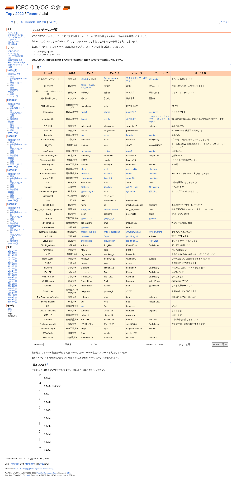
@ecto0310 (86, 218)
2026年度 (12, 70)
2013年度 (12, 268)
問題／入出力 (16, 83)
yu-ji (28, 475)
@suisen (85, 227)
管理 (10, 309)
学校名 (68, 344)
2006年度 (12, 284)
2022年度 (12, 204)
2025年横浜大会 (15, 55)
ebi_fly (107, 119)
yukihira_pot (132, 236)
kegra (106, 135)
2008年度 (12, 279)
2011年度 (12, 273)
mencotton (86, 151)
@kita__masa (87, 85)
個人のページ (14, 42)
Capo (106, 236)
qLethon (153, 169)
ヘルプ (52, 22)
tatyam (107, 112)
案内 (12, 76)
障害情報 (14, 90)
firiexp (129, 173)
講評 (12, 87)
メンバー (92, 344)
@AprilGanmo (155, 232)
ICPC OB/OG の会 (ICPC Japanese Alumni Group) (34, 469)
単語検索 (30, 22)
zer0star (107, 151)
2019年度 (12, 255)
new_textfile (132, 169)
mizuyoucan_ (110, 241)
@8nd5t (152, 218)
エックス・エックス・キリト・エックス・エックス (159, 119)
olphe (83, 169)
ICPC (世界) (13, 53)
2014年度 (12, 266)
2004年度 (12, 288)
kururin (129, 135)
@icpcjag (12, 44)
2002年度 (12, 293)
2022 (19, 14)
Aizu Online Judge (16, 62)
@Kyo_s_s (109, 218)
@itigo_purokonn (112, 232)
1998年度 (12, 302)
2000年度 (12, 297)
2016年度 (12, 262)
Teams (32, 14)
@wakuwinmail (133, 232)
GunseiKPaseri (111, 209)
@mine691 (131, 191)
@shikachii (154, 187)
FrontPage (15, 464)
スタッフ (12, 39)
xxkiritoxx (153, 112)
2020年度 (12, 253)
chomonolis (86, 241)
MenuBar (29, 464)
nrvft (106, 169)
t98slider (108, 173)
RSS (10, 311)
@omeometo (110, 78)
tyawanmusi (86, 178)
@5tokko (85, 187)
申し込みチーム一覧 (18, 231)
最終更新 (41, 22)
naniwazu (85, 236)
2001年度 (12, 295)
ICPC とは (13, 33)
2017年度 (12, 259)
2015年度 (12, 264)
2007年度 (12, 282)
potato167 (131, 112)
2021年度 (12, 251)
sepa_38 (130, 178)
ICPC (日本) (13, 51)
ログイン (225, 22)
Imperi (84, 119)
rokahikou (153, 173)
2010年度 (12, 275)
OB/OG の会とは (15, 35)
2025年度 (12, 100)
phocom (85, 173)
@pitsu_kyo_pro (88, 232)
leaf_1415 (153, 241)
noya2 (129, 151)
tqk (82, 135)
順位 (12, 85)
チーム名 (38, 344)
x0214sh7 (131, 119)
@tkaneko (153, 79)
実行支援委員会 (15, 60)
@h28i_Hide (132, 187)
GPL (68, 473)
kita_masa (86, 87)
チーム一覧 (13, 96)
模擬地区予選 (14, 226)
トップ (9, 22)
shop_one (86, 209)
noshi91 (85, 112)
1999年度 (12, 299)
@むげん (153, 191)
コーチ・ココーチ (154, 344)
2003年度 (12, 291)
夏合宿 (11, 92)
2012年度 (12, 271)
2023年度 (12, 170)
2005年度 (12, 286)
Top (9, 14)
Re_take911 (132, 241)
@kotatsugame (88, 191)
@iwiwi (84, 79)
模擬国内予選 (14, 74)
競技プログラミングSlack (18, 65)
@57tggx (108, 187)
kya (82, 306)
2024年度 (12, 136)
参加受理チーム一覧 (18, 79)
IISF (10, 58)
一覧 (20, 22)
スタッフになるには (17, 37)
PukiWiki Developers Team (46, 473)
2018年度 (12, 257)
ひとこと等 (184, 344)
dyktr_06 (108, 178)
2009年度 (12, 277)
